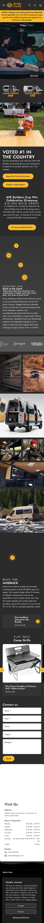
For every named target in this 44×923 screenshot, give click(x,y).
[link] (35, 5)
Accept (21, 905)
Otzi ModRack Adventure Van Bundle (22, 619)
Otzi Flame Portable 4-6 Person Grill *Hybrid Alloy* (20, 687)
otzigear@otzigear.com (16, 855)
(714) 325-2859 (13, 852)
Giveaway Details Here (22, 227)
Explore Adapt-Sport (15, 184)
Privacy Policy (30, 899)
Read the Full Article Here (18, 176)
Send (8, 758)
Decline (21, 911)
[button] (3, 5)
